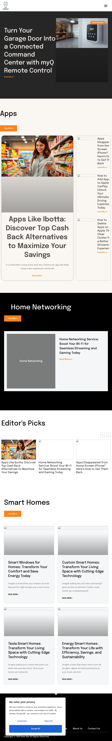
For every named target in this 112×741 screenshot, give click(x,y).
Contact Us (94, 728)
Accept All (35, 729)
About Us (77, 728)
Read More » (9, 77)
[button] (106, 5)
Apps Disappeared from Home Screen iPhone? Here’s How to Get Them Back (88, 467)
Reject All (48, 721)
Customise (22, 721)
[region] (35, 717)
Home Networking (31, 361)
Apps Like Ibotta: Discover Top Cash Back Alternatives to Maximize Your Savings (37, 237)
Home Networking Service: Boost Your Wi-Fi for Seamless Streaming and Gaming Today (51, 467)
